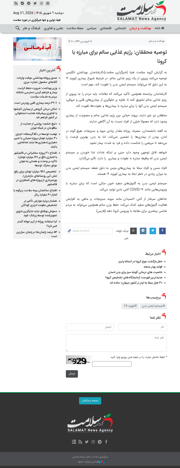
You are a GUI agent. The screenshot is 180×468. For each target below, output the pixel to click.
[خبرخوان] (15, 3)
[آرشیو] (74, 442)
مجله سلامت (75, 28)
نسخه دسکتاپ (90, 400)
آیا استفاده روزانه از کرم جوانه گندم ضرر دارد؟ (37, 223)
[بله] (22, 3)
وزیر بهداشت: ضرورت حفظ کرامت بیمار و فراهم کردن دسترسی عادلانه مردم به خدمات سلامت (36, 92)
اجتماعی (120, 28)
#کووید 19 (130, 306)
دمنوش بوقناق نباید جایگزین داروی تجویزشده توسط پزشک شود (36, 213)
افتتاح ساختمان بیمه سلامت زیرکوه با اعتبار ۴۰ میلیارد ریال (35, 192)
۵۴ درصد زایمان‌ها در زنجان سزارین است (36, 234)
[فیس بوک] (106, 442)
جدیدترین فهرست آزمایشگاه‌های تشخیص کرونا (133, 277)
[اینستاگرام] (41, 3)
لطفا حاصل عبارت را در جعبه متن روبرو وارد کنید (138, 357)
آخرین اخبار (47, 70)
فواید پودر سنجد (153, 266)
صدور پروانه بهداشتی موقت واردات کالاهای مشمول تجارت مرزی (37, 80)
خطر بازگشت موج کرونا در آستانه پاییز (140, 261)
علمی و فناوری (53, 28)
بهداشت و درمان (140, 28)
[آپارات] (47, 3)
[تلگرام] (99, 442)
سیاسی (91, 28)
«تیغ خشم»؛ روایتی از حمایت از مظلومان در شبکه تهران (39, 125)
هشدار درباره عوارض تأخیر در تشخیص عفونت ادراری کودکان (39, 203)
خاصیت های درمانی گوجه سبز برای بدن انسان (135, 272)
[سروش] (28, 3)
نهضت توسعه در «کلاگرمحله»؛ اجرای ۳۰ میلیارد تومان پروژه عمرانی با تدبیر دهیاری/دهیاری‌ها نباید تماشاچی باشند (35, 140)
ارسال (72, 374)
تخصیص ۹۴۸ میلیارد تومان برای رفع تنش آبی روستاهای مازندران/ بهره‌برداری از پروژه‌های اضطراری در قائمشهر (35, 178)
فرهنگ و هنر (31, 28)
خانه (157, 28)
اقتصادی (105, 28)
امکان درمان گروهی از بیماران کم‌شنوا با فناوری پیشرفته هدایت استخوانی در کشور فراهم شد (35, 113)
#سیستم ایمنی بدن (153, 306)
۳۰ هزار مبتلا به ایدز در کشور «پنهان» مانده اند (136, 282)
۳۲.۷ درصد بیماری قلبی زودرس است (35, 103)
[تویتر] (35, 3)
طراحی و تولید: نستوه (88, 462)
